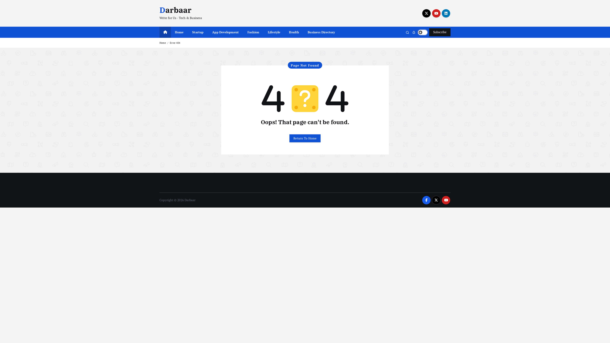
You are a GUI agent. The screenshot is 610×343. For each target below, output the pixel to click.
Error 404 (175, 42)
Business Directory (321, 32)
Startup (197, 32)
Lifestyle (274, 32)
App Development (225, 32)
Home (179, 32)
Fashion (253, 32)
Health (294, 32)
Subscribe (440, 32)
